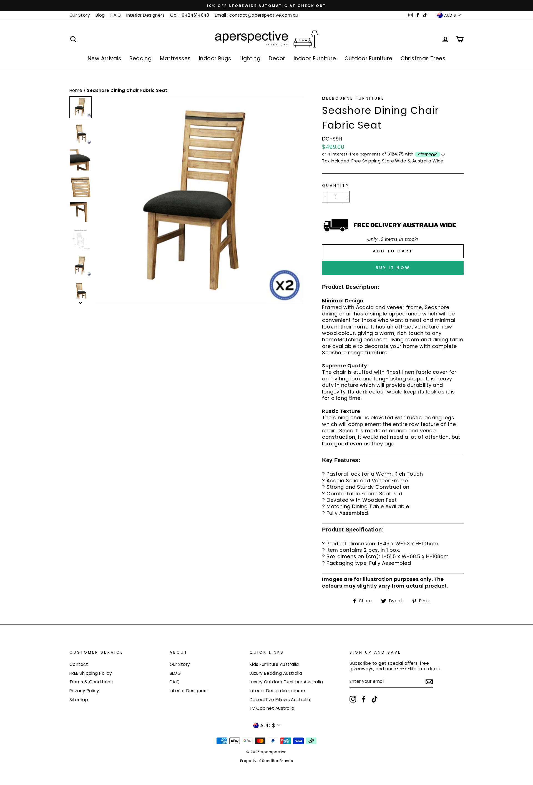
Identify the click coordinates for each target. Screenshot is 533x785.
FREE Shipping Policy (90, 673)
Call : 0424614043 (189, 15)
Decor (277, 58)
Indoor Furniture (315, 58)
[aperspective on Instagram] (353, 699)
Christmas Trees (423, 58)
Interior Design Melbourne (277, 691)
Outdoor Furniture (369, 58)
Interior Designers (145, 15)
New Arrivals (104, 58)
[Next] (80, 301)
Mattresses (175, 58)
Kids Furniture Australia (274, 664)
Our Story (79, 15)
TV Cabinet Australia (272, 708)
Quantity (335, 185)
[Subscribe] (429, 681)
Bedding (140, 58)
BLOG (175, 673)
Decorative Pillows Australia (280, 700)
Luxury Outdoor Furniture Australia (286, 682)
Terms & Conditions (91, 682)
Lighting (250, 58)
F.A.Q (115, 15)
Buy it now (393, 267)
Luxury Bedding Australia (276, 673)
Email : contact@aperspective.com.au (256, 15)
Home (76, 90)
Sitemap (78, 700)
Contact (78, 664)
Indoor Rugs (215, 58)
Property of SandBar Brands (266, 760)
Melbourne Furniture (353, 98)
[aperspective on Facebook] (363, 699)
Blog (100, 15)
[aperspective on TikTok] (374, 699)
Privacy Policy (84, 691)
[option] (266, 5)
